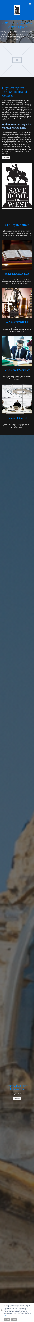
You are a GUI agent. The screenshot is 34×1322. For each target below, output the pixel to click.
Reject (14, 1319)
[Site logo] (17, 10)
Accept (7, 1319)
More (5, 1315)
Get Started (6, 157)
